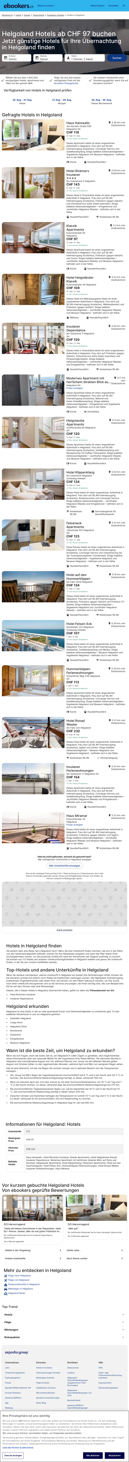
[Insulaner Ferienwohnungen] (64, 786)
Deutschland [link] (38, 15)
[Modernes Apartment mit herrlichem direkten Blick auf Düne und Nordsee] (64, 394)
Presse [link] (8, 1383)
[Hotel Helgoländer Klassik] (64, 297)
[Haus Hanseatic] (64, 142)
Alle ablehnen (93, 1455)
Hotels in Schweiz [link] (44, 1367)
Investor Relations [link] (13, 1393)
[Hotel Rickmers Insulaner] (64, 193)
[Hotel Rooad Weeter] (64, 739)
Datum (13, 59)
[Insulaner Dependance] (64, 348)
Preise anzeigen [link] (74, 388)
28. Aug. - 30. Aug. (102, 99)
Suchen (117, 57)
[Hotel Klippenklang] (64, 493)
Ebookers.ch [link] (7, 15)
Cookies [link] (71, 1373)
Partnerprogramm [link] (12, 1378)
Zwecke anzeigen (13, 1455)
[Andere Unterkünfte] (33, 1258)
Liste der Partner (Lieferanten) (18, 1447)
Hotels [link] (18, 15)
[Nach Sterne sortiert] (95, 1258)
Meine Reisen (97, 5)
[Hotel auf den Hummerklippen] (64, 594)
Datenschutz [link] (73, 1367)
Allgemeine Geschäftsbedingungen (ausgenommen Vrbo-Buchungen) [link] (77, 1381)
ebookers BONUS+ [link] (13, 1398)
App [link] (6, 1403)
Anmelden (113, 5)
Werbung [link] (9, 1408)
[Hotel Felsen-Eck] (64, 641)
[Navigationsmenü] (124, 5)
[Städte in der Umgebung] (33, 1250)
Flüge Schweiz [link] (42, 1383)
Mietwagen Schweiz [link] (45, 1378)
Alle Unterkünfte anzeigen (64, 865)
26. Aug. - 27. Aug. (22, 99)
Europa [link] (27, 15)
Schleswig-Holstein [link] (55, 15)
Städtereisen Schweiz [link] (46, 1388)
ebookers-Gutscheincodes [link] (48, 1398)
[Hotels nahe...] (95, 1250)
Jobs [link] (7, 1367)
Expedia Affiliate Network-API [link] (18, 1388)
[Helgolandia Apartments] (64, 442)
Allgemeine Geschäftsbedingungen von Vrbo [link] (79, 1392)
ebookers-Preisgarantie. (66, 83)
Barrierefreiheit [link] (73, 1400)
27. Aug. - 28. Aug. (62, 99)
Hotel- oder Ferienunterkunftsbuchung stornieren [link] (110, 1375)
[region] (64, 1436)
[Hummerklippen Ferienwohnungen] (64, 690)
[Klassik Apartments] (64, 247)
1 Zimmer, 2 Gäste (82, 59)
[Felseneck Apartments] (64, 544)
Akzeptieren (115, 1455)
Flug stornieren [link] (105, 1383)
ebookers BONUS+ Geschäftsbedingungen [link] (77, 1406)
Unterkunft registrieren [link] (15, 1373)
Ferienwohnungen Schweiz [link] (48, 1373)
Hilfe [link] (100, 1367)
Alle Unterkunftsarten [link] (45, 1393)
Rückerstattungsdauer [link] (108, 1388)
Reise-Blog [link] (41, 1403)
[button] (64, 1314)
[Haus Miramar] (64, 832)
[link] (64, 1276)
